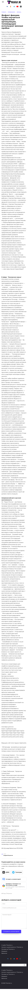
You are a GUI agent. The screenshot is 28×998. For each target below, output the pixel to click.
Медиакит (4, 951)
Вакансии (4, 953)
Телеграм (18, 872)
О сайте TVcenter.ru (6, 945)
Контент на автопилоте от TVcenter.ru (12, 947)
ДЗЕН (7, 872)
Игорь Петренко (7, 893)
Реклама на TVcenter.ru (8, 949)
